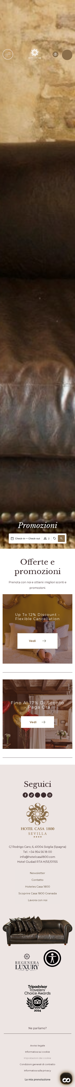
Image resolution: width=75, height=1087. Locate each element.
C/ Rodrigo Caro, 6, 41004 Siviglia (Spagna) (37, 846)
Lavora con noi (37, 900)
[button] (7, 54)
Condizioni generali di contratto (37, 1064)
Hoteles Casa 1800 (37, 886)
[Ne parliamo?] (37, 1022)
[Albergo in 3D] (55, 54)
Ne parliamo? (37, 1028)
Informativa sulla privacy (37, 1070)
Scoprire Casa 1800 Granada (37, 893)
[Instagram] (49, 795)
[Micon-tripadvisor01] (43, 795)
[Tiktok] (31, 795)
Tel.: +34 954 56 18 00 (37, 852)
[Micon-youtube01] (37, 795)
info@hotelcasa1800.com (37, 857)
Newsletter (37, 873)
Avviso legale (37, 1045)
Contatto (37, 879)
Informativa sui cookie (37, 1051)
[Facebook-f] (25, 795)
